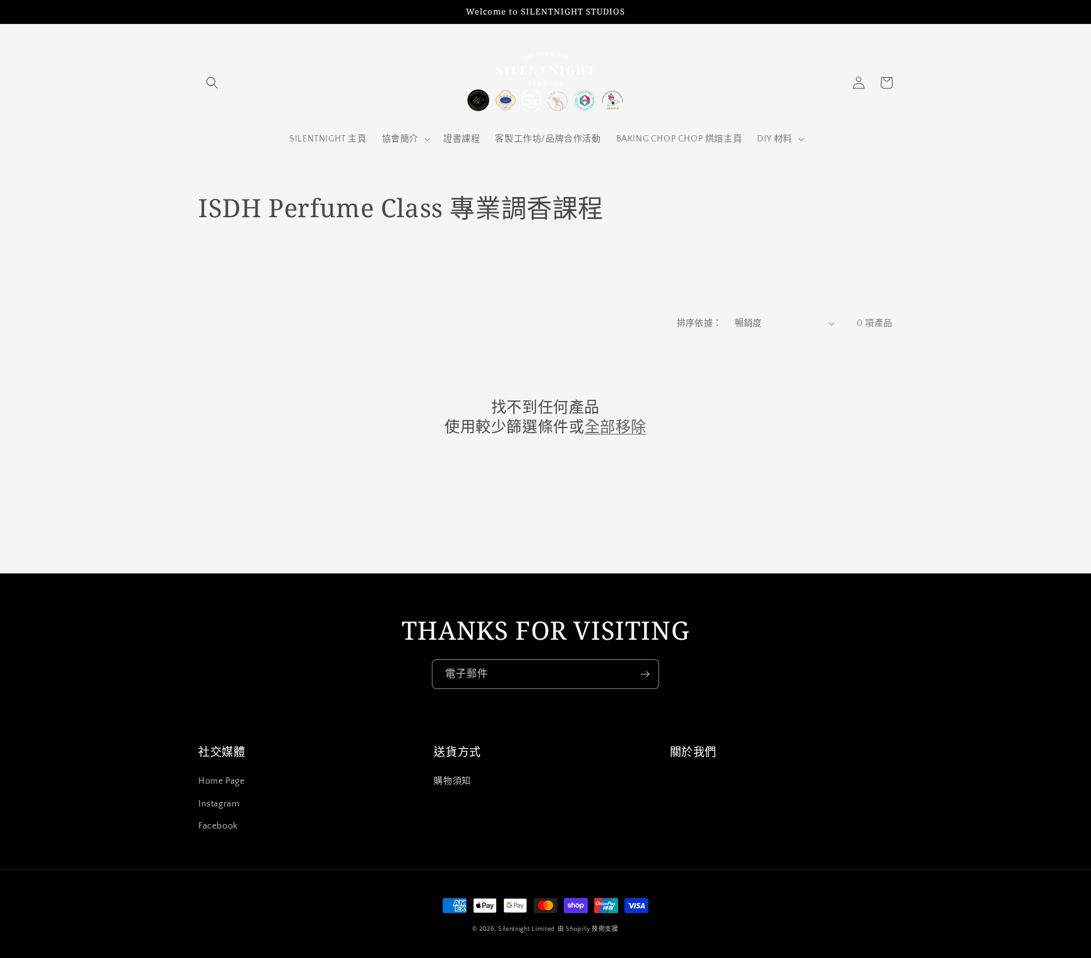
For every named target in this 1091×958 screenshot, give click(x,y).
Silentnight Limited (526, 929)
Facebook (218, 826)
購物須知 (452, 781)
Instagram (218, 804)
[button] (212, 83)
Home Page (221, 781)
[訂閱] (645, 674)
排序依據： (699, 323)
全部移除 (616, 426)
